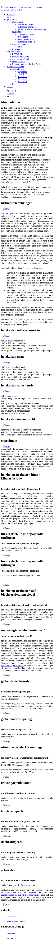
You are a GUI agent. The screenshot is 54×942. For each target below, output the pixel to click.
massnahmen (12, 921)
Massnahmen (12, 916)
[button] (12, 19)
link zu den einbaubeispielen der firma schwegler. (27, 893)
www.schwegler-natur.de (12, 665)
